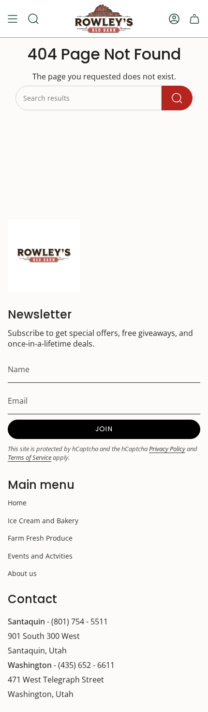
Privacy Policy (167, 448)
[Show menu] (12, 18)
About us (22, 573)
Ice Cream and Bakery (43, 520)
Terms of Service (29, 457)
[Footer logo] (44, 255)
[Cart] (194, 18)
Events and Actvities (40, 556)
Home (17, 502)
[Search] (177, 98)
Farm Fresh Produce (40, 538)
